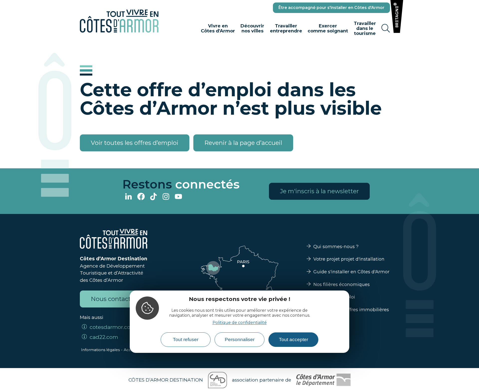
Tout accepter (293, 339)
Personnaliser (239, 339)
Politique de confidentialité (240, 322)
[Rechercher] (385, 28)
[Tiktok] (153, 197)
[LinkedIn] (128, 197)
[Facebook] (141, 197)
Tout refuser (185, 339)
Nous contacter (113, 298)
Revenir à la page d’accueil (243, 142)
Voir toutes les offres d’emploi (134, 142)
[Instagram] (166, 197)
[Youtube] (178, 197)
